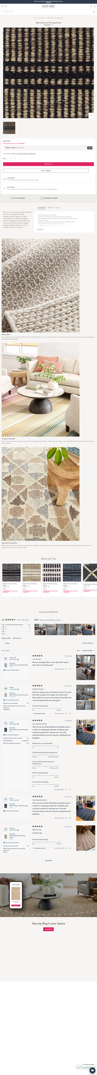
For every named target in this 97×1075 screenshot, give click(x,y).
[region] (64, 629)
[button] (48, 25)
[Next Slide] (93, 629)
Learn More (48, 929)
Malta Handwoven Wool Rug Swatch (10, 584)
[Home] (48, 7)
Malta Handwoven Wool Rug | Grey (18, 695)
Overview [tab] (42, 208)
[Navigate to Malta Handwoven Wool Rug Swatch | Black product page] (11, 572)
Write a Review (89, 643)
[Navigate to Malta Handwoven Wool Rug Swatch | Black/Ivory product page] (51, 572)
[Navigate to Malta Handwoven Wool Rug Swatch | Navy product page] (72, 572)
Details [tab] (50, 208)
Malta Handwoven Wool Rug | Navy (18, 730)
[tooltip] (39, 714)
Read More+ (40, 229)
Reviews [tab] (6, 638)
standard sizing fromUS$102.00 (26, 153)
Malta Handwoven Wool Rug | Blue (18, 666)
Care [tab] (57, 208)
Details (37, 180)
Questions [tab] (17, 638)
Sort (78, 650)
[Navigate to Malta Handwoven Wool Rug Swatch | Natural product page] (31, 572)
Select (89, 147)
